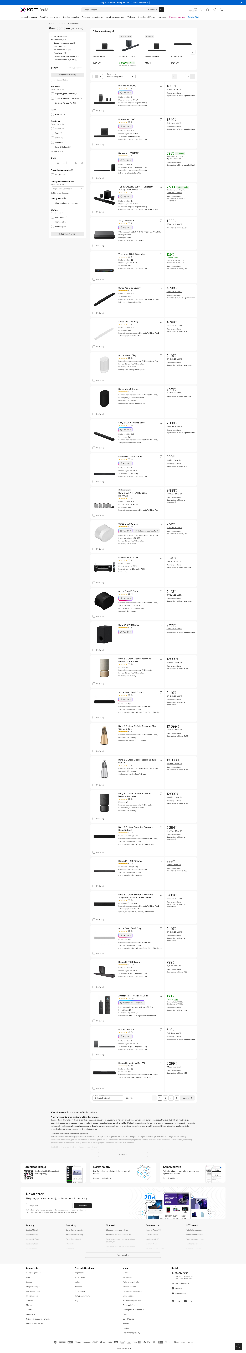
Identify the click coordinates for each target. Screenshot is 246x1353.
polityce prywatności (127, 687)
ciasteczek (101, 666)
